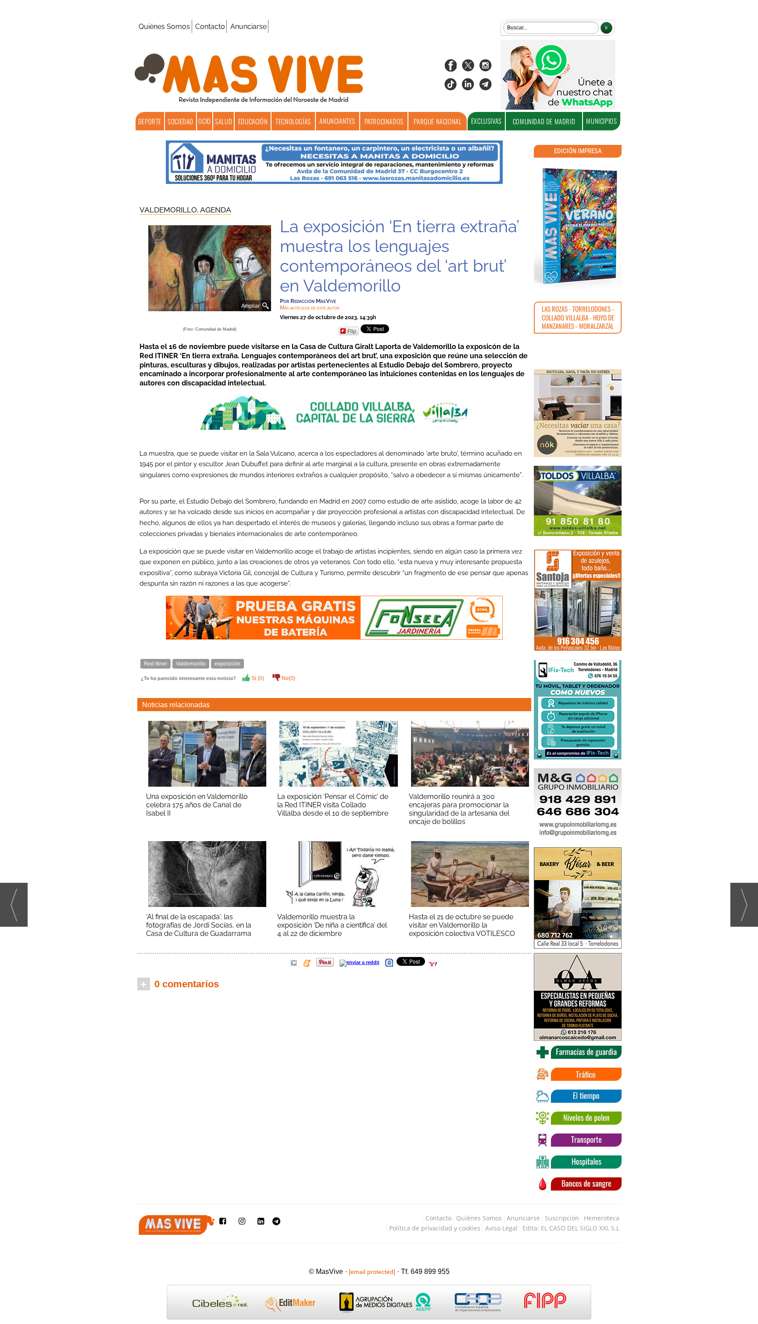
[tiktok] (450, 87)
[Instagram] (485, 68)
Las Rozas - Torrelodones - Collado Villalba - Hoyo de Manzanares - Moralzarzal (578, 317)
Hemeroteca (601, 1218)
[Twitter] (468, 68)
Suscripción (562, 1218)
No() (287, 678)
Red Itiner (155, 664)
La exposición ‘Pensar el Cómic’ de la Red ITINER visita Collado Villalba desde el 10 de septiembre (332, 804)
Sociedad (180, 121)
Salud (223, 121)
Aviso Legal (501, 1228)
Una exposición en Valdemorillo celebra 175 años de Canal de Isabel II (197, 804)
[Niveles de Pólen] (578, 1118)
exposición (227, 664)
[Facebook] (450, 68)
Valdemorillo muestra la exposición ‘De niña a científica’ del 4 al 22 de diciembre (332, 925)
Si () (257, 678)
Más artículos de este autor (310, 307)
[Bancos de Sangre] (578, 1184)
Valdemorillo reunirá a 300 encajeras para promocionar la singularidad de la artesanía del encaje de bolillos (459, 809)
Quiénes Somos (164, 26)
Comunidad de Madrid (544, 121)
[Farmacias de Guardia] (578, 1052)
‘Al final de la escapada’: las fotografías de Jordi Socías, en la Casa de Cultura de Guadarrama (198, 925)
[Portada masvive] (578, 226)
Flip (351, 331)
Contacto (210, 26)
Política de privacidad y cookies (434, 1228)
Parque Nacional (437, 121)
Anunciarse (248, 26)
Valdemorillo (191, 664)
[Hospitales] (578, 1162)
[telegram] (485, 87)
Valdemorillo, (169, 209)
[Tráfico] (578, 1074)
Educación (253, 121)
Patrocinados (384, 121)
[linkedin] (468, 87)
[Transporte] (578, 1140)
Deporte (149, 121)
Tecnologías (293, 121)
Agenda (215, 209)
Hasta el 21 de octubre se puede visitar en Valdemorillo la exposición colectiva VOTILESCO (462, 925)
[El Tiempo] (578, 1096)
